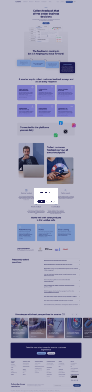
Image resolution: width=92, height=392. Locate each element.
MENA (50, 201)
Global (41, 201)
